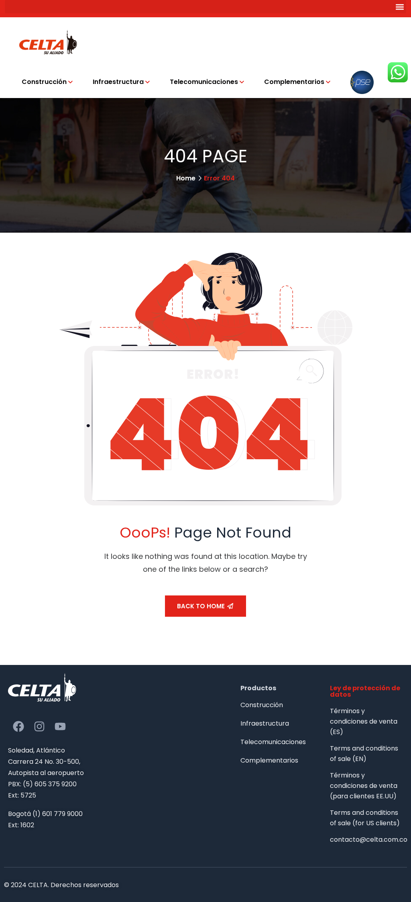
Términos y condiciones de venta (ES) (363, 721)
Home (185, 178)
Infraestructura (118, 81)
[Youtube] (60, 726)
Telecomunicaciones (204, 81)
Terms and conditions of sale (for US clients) (365, 818)
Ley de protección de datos (365, 691)
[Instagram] (39, 726)
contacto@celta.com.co (366, 839)
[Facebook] (18, 726)
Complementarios (294, 81)
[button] (205, 6)
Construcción (44, 81)
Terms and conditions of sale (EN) (364, 753)
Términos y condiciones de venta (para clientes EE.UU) (363, 786)
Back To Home (201, 606)
